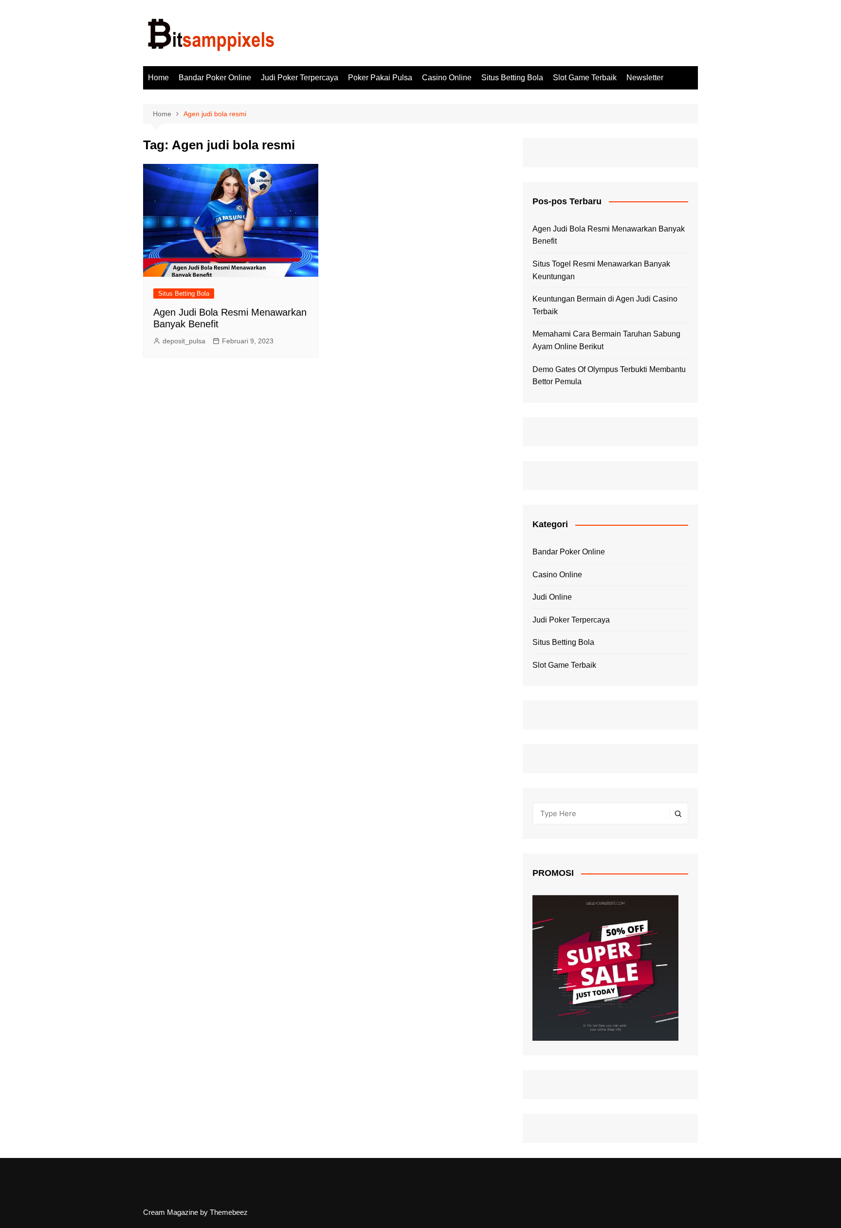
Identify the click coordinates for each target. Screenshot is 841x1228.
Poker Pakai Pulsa (380, 77)
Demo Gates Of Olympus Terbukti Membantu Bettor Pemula (609, 375)
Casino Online (447, 77)
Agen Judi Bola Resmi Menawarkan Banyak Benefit (608, 235)
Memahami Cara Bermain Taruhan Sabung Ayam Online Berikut (606, 340)
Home (158, 77)
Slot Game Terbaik (585, 77)
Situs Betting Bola (512, 77)
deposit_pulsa (184, 341)
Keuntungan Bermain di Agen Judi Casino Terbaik (604, 305)
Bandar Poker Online (215, 77)
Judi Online (552, 597)
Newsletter (644, 77)
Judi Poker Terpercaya (299, 77)
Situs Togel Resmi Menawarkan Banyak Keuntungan (601, 270)
